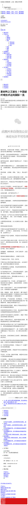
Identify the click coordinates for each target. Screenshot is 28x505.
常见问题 (6, 415)
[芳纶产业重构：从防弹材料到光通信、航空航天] (15, 423)
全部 (8, 35)
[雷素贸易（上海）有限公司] (14, 12)
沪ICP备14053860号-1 (6, 483)
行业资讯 (6, 87)
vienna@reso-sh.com (6, 21)
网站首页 (6, 32)
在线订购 (3, 29)
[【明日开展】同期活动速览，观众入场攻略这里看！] (15, 436)
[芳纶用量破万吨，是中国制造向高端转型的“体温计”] (15, 429)
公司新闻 (6, 414)
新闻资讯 (6, 86)
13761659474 (4, 20)
